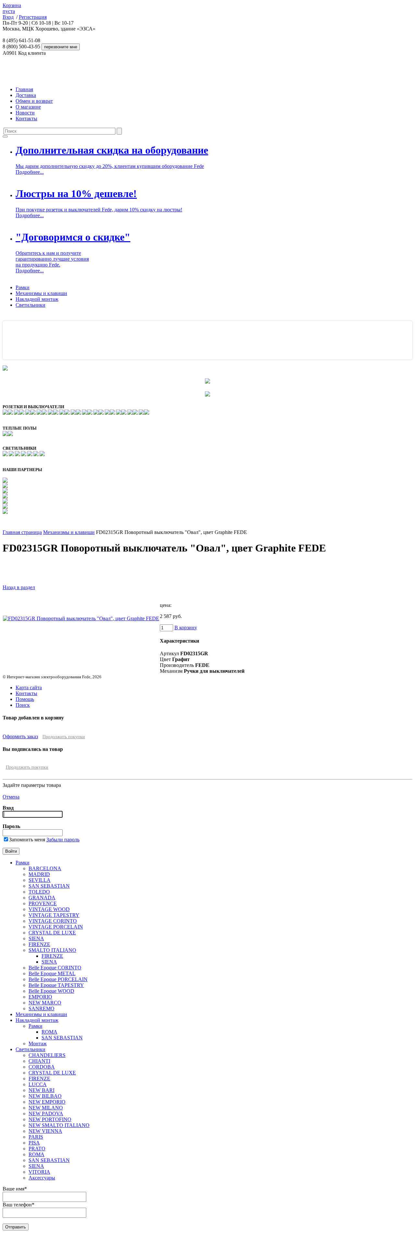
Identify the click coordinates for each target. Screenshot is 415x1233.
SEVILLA (40, 880)
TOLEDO (39, 892)
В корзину (185, 627)
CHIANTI (39, 1061)
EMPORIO (40, 997)
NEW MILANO (46, 1107)
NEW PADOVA (46, 1113)
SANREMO (41, 1008)
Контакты (26, 118)
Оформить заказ (20, 736)
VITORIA (39, 1172)
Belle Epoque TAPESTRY (56, 985)
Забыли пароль (62, 839)
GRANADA (42, 897)
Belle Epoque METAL (52, 973)
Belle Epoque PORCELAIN (58, 979)
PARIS (36, 1137)
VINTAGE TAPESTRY (54, 915)
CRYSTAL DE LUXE (52, 932)
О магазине (28, 107)
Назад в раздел (19, 587)
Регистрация (33, 17)
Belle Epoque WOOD (51, 991)
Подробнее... (30, 172)
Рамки (23, 287)
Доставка (26, 95)
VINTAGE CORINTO (53, 921)
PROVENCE (43, 903)
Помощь (25, 699)
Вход (8, 17)
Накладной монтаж (37, 299)
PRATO (37, 1148)
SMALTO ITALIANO (52, 950)
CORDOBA (42, 1067)
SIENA (36, 938)
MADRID (39, 874)
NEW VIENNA (45, 1131)
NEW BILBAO (45, 1096)
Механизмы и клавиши (41, 293)
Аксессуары (42, 1177)
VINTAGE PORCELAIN (56, 927)
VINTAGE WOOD (49, 909)
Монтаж (38, 1043)
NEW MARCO (45, 1002)
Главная (24, 89)
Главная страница (22, 532)
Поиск (23, 705)
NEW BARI (41, 1090)
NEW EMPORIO (47, 1102)
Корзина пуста (12, 8)
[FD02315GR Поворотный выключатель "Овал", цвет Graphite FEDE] (81, 618)
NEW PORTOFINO (50, 1119)
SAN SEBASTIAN (49, 886)
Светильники (30, 305)
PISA (34, 1142)
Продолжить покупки (63, 736)
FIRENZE (39, 944)
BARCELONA (45, 868)
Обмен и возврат (34, 101)
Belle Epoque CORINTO (55, 967)
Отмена (11, 797)
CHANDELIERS (47, 1055)
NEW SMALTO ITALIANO (59, 1125)
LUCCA (38, 1084)
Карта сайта (29, 687)
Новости (25, 112)
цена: (166, 605)
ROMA (49, 1032)
